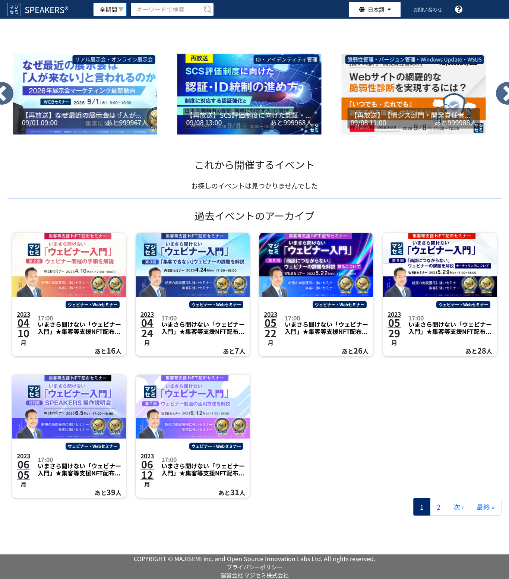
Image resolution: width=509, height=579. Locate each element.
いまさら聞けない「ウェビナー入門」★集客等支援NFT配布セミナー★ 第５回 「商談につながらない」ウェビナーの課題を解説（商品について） (326, 328)
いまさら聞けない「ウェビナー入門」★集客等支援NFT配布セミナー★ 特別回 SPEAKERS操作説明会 (79, 469)
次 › (458, 507)
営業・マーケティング (463, 59)
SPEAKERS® (46, 9)
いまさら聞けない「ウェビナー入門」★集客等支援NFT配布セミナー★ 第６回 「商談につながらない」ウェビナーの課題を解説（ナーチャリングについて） (450, 328)
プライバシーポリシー (254, 567)
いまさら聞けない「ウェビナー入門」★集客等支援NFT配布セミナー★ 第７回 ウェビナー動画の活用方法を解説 (203, 469)
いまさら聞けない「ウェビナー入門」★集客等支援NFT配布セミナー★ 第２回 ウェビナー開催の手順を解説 (79, 328)
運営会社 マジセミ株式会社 (255, 575)
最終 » (486, 507)
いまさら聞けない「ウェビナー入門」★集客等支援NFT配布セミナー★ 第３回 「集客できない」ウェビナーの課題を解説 (203, 328)
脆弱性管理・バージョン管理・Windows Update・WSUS (257, 59)
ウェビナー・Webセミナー (92, 304)
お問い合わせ (427, 9)
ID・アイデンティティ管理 (129, 59)
